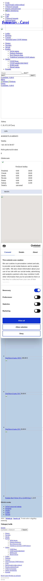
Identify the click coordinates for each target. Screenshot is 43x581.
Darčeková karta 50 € (13, 394)
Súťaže (7, 514)
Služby (7, 510)
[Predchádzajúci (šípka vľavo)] (2, 579)
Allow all (21, 320)
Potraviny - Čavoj (15, 22)
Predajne (8, 508)
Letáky (7, 512)
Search (24, 530)
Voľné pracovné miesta (13, 506)
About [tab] (35, 252)
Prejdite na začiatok (15, 575)
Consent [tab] (7, 252)
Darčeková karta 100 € (13, 358)
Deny (21, 333)
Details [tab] (21, 252)
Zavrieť (3, 527)
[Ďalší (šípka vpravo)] (4, 579)
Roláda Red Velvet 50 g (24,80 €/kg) (18, 498)
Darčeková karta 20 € (13, 429)
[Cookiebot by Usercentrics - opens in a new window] (30, 246)
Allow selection (21, 327)
